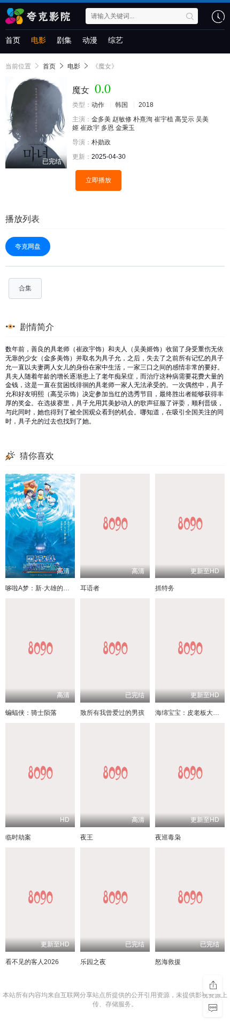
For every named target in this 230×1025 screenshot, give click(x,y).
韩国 (121, 105)
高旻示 (184, 119)
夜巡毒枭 (168, 837)
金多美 (101, 119)
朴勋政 (101, 142)
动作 (97, 105)
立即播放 (98, 180)
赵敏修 (122, 119)
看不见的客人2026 (32, 962)
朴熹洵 (142, 119)
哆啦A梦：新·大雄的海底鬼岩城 (50, 588)
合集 (25, 288)
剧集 (64, 40)
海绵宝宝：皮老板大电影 (190, 712)
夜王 (86, 837)
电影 (38, 40)
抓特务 (164, 588)
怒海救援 (168, 962)
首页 (12, 40)
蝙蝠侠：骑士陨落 (31, 712)
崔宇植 (163, 119)
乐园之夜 (93, 962)
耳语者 (89, 588)
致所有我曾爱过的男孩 (112, 712)
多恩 (107, 128)
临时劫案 (18, 837)
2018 (146, 105)
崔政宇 (89, 128)
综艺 (115, 40)
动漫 (89, 40)
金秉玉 (125, 128)
